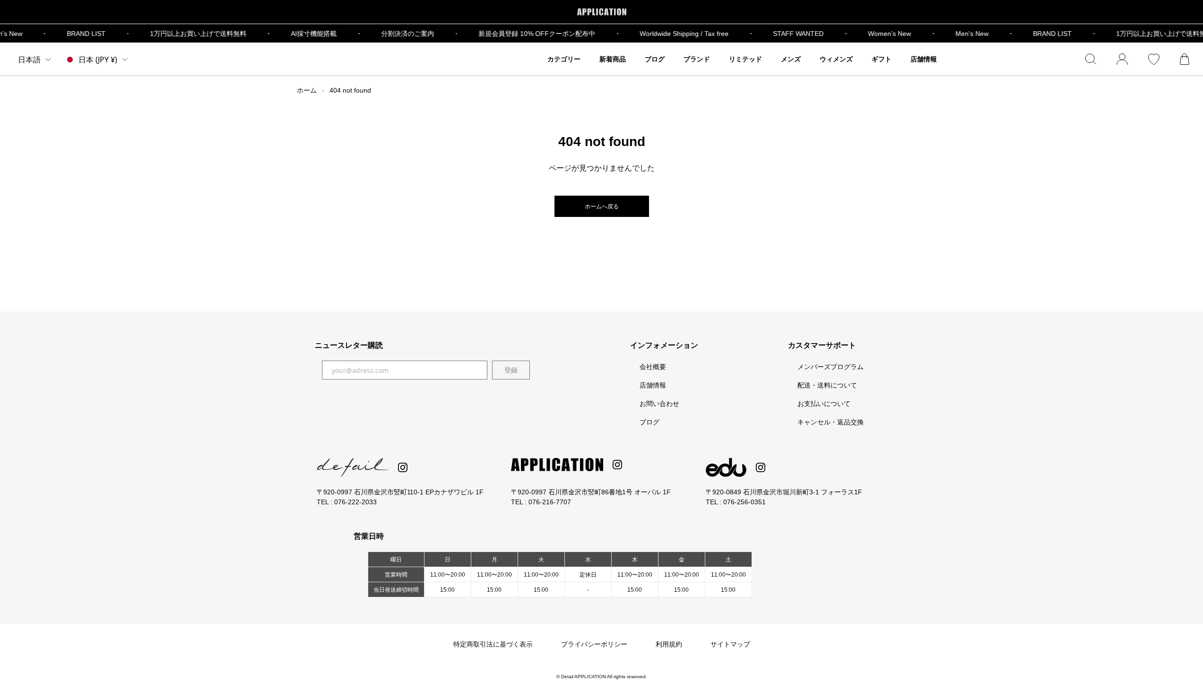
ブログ (649, 422)
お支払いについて (823, 403)
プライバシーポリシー (594, 644)
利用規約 (669, 644)
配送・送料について (827, 385)
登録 (511, 370)
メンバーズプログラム (830, 367)
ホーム (307, 90)
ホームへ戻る (602, 206)
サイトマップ (730, 644)
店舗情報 (653, 385)
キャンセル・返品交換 (830, 422)
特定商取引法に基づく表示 (493, 644)
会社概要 (653, 367)
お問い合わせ (659, 403)
